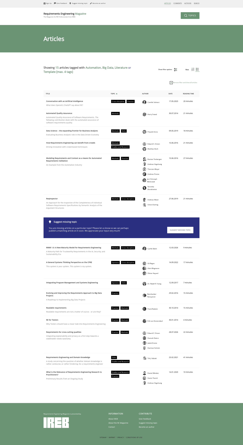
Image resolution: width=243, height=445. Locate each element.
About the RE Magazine (118, 423)
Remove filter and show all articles (185, 82)
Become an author (146, 427)
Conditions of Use (134, 437)
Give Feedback (145, 419)
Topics (192, 15)
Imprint (112, 437)
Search (196, 3)
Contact (111, 427)
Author (145, 94)
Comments (177, 3)
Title (48, 94)
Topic (113, 94)
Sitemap (103, 437)
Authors (187, 3)
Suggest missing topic (180, 230)
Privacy (120, 437)
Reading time (188, 94)
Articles (167, 3)
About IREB (113, 419)
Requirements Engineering (65, 15)
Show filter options (165, 69)
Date (171, 94)
